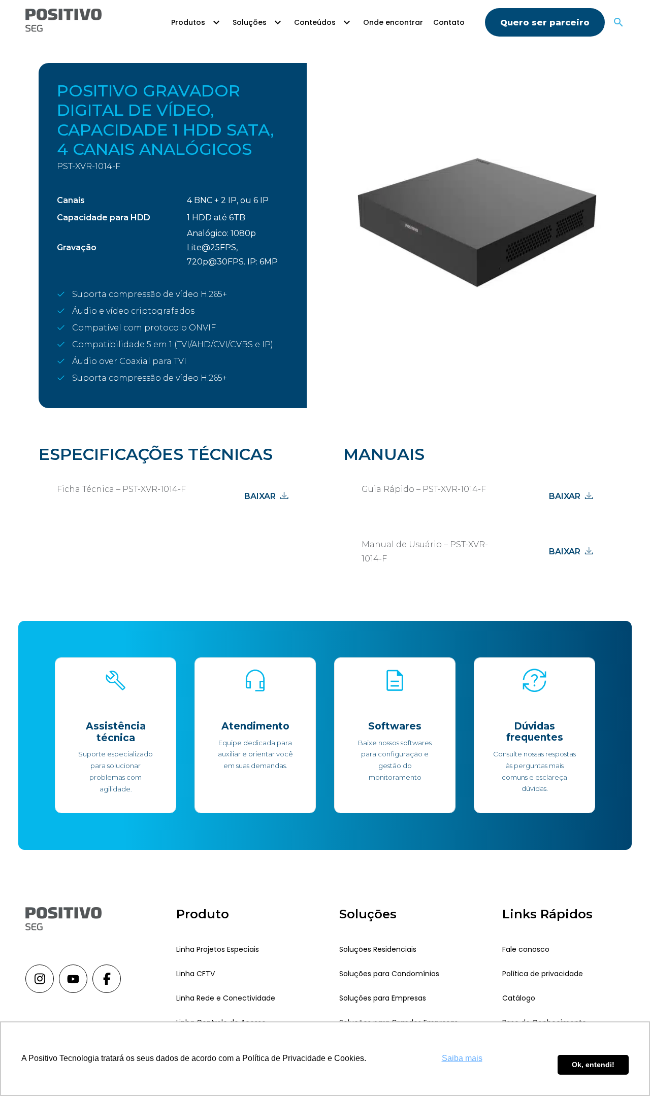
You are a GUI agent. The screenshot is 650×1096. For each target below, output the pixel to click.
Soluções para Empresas (382, 998)
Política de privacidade (542, 974)
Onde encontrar (393, 22)
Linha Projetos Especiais (217, 949)
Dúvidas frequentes (534, 732)
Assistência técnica (116, 732)
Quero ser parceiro (545, 22)
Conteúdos (315, 22)
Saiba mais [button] (462, 1058)
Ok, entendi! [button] (593, 1064)
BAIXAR (260, 496)
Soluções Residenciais (377, 949)
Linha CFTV (195, 974)
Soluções (250, 22)
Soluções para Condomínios (389, 974)
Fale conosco (525, 949)
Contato (449, 22)
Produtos (188, 22)
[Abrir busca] (618, 22)
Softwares (394, 726)
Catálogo (518, 998)
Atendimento (255, 726)
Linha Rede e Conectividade (225, 998)
